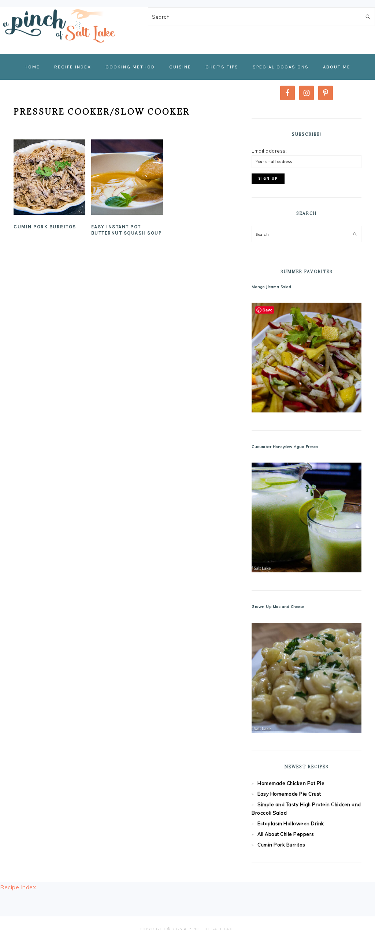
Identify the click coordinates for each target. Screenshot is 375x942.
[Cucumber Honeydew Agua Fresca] (306, 517)
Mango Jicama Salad (271, 286)
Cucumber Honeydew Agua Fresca (285, 446)
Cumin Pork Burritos (45, 226)
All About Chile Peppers (285, 834)
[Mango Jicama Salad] (306, 357)
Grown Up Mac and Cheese (278, 606)
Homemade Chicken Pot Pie (290, 783)
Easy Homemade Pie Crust (289, 794)
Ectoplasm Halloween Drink (290, 823)
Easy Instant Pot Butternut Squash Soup (126, 230)
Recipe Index (18, 887)
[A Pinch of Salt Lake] (58, 44)
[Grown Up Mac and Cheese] (306, 678)
